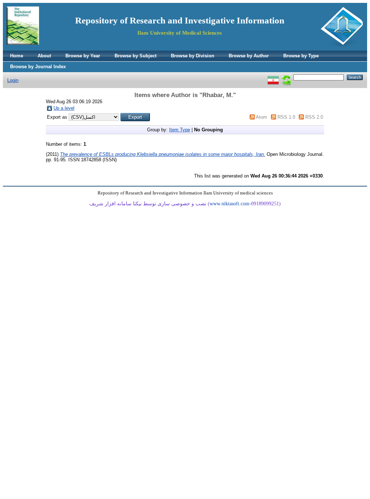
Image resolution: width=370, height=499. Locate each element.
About (44, 55)
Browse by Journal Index (38, 66)
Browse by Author (249, 55)
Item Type (179, 129)
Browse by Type (301, 55)
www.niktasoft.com (229, 203)
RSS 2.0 (314, 117)
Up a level (63, 108)
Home (16, 55)
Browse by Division (192, 55)
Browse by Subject (135, 55)
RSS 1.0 (286, 117)
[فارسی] (273, 77)
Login (12, 80)
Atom (261, 117)
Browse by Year (82, 55)
